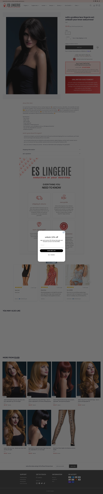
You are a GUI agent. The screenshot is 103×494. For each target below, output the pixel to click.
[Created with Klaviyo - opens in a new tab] (51, 262)
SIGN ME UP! (51, 250)
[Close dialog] (63, 232)
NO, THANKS (51, 254)
